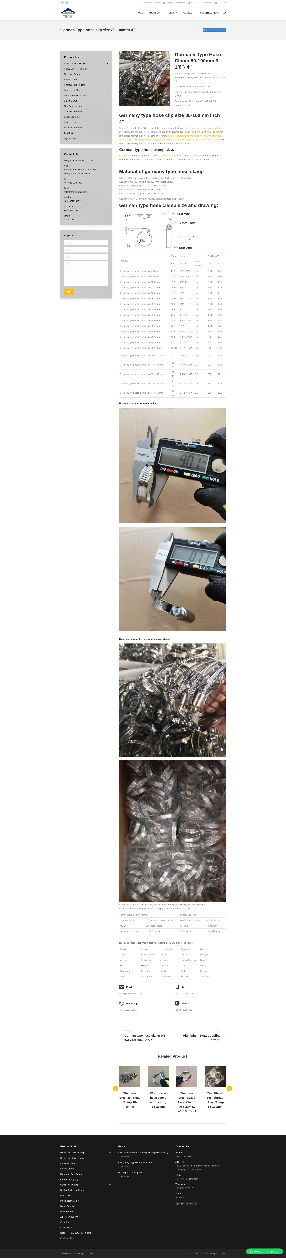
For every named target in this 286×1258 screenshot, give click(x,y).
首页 (205, 30)
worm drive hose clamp (200, 139)
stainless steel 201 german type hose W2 (188, 135)
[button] (264, 1251)
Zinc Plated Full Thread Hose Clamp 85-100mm (215, 1100)
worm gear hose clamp (176, 139)
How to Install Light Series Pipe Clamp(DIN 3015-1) (143, 1152)
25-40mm (173, 155)
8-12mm (123, 155)
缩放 (125, 1076)
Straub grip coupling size (130, 1172)
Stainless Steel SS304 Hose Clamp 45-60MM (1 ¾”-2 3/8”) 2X (186, 1102)
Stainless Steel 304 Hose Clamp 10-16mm (129, 1100)
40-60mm (193, 155)
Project (213, 30)
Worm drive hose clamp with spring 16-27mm (158, 1100)
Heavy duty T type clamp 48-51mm (135, 1162)
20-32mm (162, 155)
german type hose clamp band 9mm (205, 128)
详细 (133, 1076)
